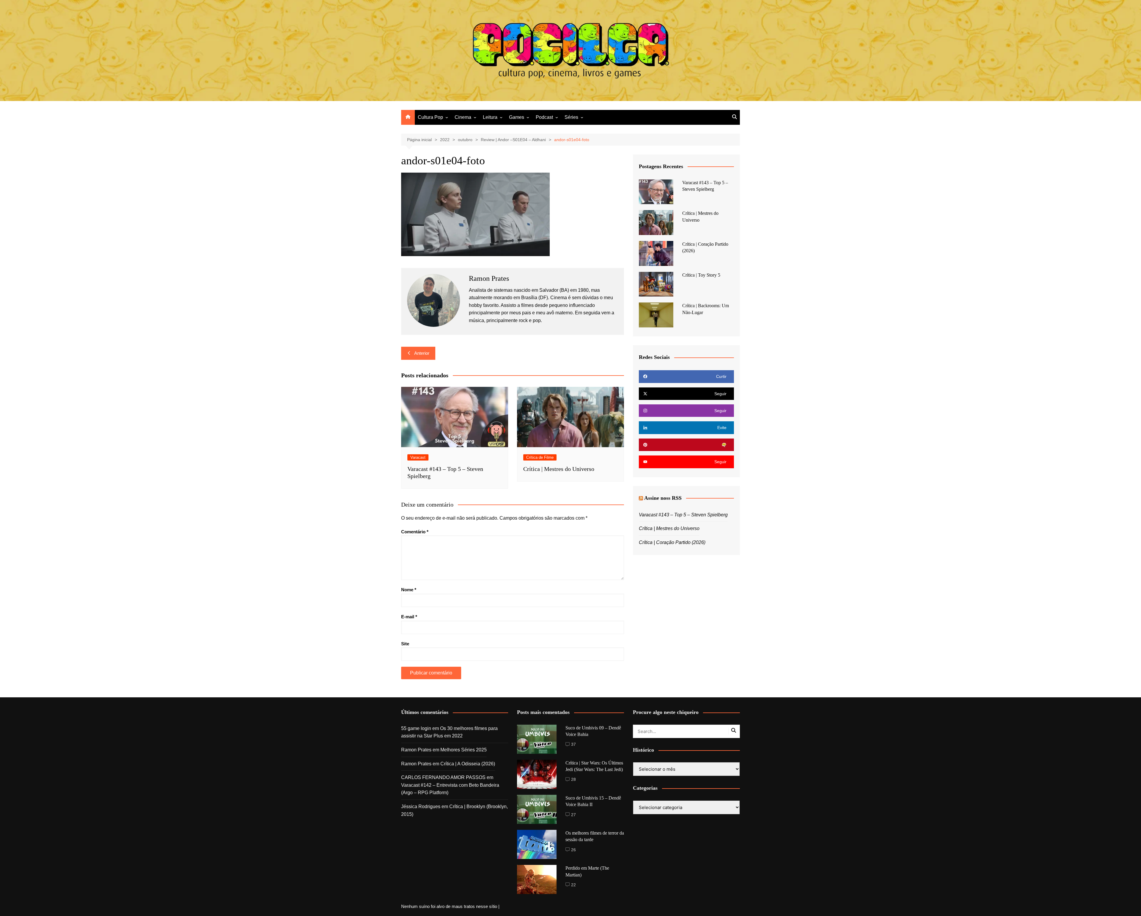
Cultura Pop (430, 117)
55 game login (416, 728)
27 (573, 814)
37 (573, 744)
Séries (571, 117)
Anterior (421, 353)
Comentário (414, 531)
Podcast (544, 117)
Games (516, 117)
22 (573, 884)
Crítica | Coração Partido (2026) (672, 542)
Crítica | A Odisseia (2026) (467, 763)
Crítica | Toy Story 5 (701, 275)
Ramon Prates (416, 749)
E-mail (409, 616)
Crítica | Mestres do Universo (558, 469)
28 (573, 779)
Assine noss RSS (663, 498)
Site (405, 643)
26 (573, 849)
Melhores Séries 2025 (463, 749)
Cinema (463, 117)
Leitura (490, 117)
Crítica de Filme (540, 457)
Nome (408, 589)
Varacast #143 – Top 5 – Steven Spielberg (683, 514)
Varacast (417, 457)
